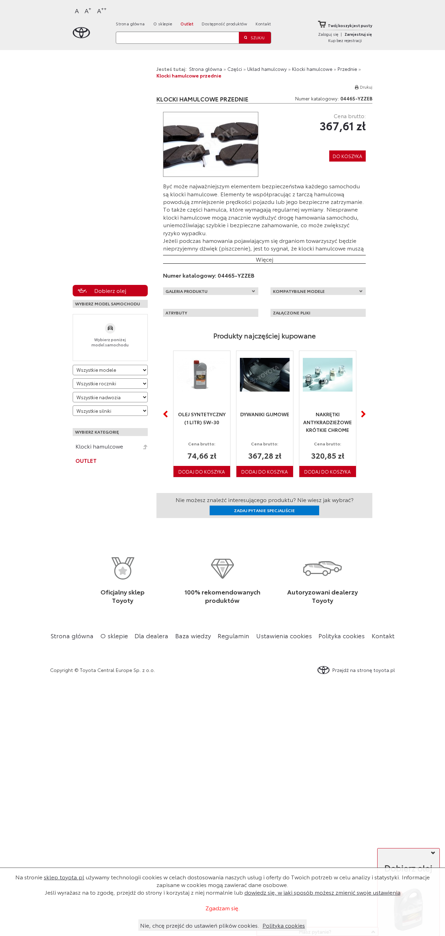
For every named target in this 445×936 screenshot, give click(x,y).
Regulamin (233, 635)
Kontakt (263, 23)
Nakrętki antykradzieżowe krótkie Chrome (327, 422)
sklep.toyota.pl (64, 877)
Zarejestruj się (358, 34)
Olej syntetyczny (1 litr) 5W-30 (202, 418)
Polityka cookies (341, 635)
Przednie (347, 68)
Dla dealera (151, 635)
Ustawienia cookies (284, 635)
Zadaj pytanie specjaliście (264, 510)
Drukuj (366, 87)
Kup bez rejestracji (345, 40)
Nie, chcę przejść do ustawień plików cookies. (199, 925)
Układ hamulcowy (267, 68)
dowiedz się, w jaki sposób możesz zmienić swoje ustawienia (322, 892)
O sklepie (162, 23)
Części (234, 68)
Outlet (186, 23)
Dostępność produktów (224, 23)
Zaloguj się (328, 34)
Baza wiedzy (193, 635)
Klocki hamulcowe (99, 446)
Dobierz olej (110, 290)
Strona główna (130, 23)
